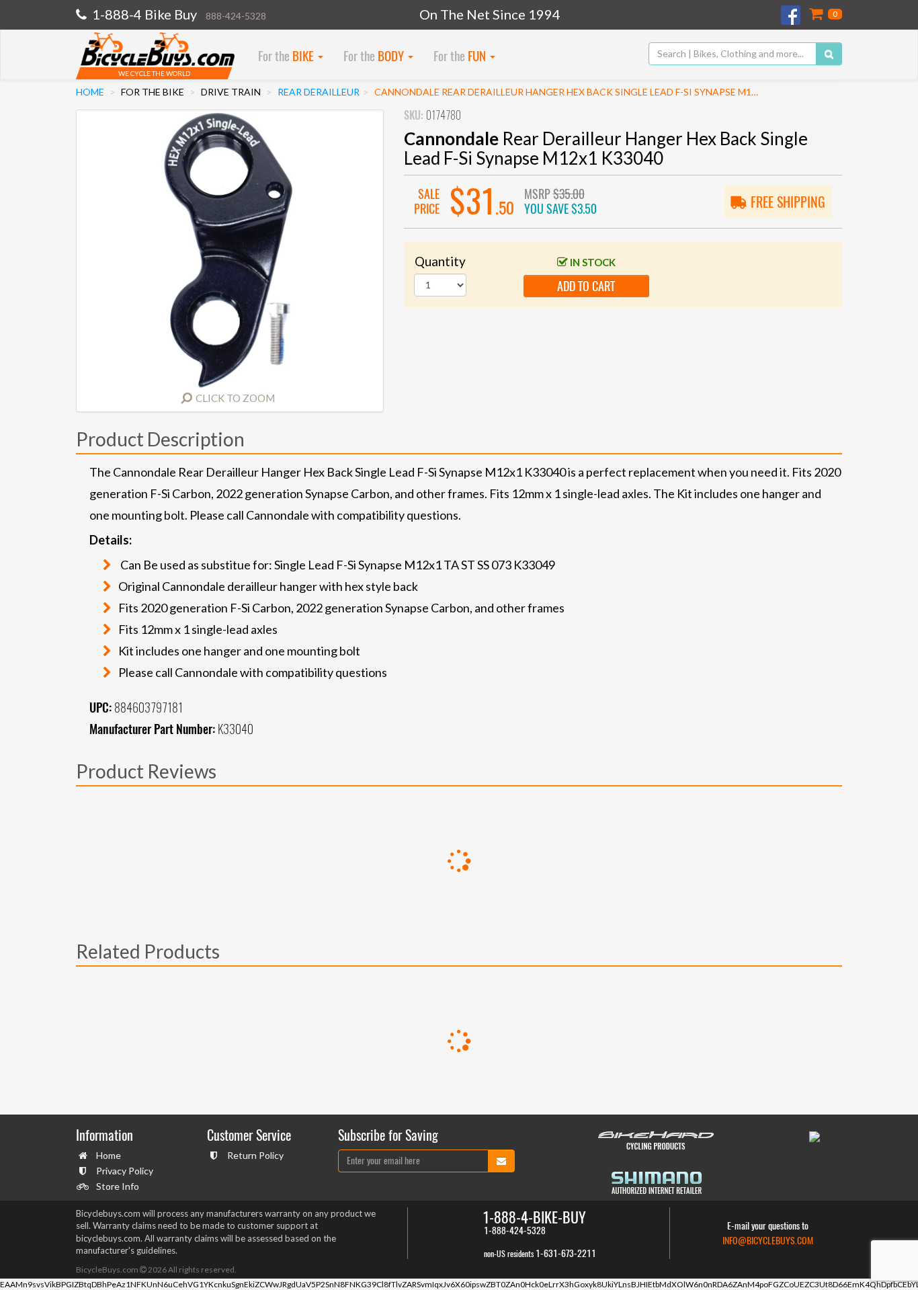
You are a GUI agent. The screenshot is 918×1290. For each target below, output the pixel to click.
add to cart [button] (586, 286)
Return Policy (255, 1155)
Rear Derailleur (319, 91)
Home (90, 91)
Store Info (117, 1186)
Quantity (440, 261)
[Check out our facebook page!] (791, 15)
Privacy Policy (124, 1170)
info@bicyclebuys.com (767, 1240)
